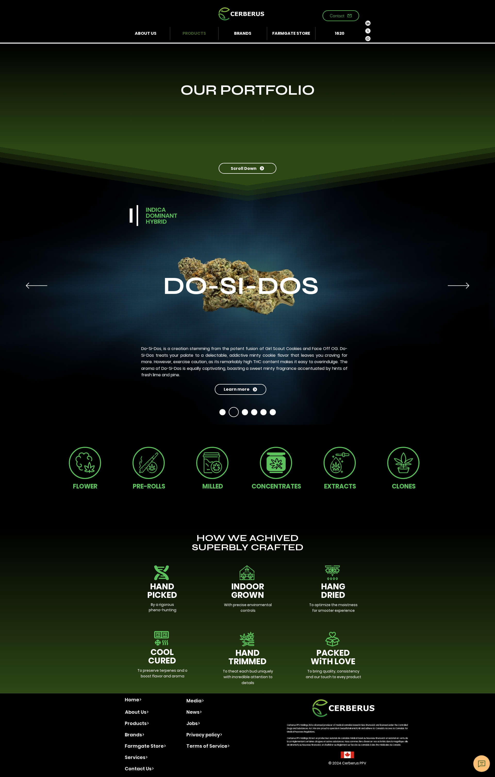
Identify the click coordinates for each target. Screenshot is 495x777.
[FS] (232, 412)
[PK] (273, 412)
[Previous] (36, 286)
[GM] (243, 412)
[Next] (458, 286)
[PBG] (263, 412)
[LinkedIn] (367, 23)
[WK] (254, 412)
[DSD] (222, 412)
